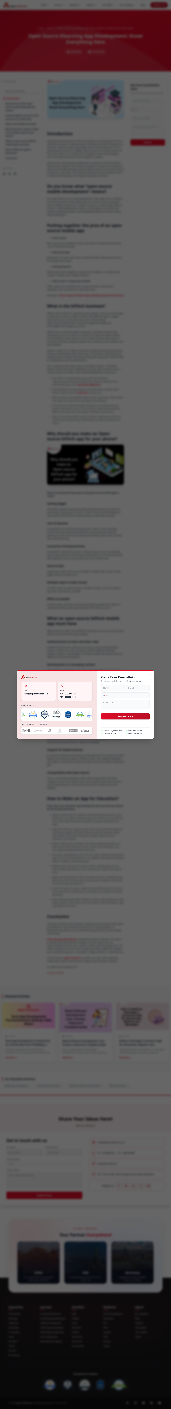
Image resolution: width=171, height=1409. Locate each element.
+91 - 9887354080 (68, 697)
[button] (104, 695)
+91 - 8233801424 (68, 693)
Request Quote (125, 716)
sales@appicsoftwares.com (36, 693)
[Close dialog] (150, 674)
